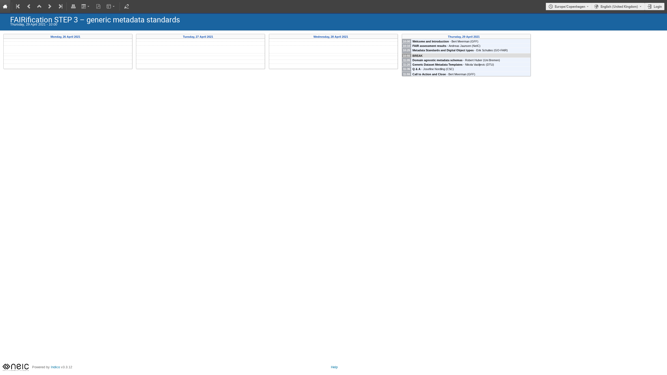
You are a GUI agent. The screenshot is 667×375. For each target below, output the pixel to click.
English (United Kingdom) (619, 6)
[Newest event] (60, 6)
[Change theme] (111, 6)
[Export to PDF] (98, 6)
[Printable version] (73, 6)
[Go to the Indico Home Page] (5, 6)
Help (334, 367)
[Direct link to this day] (83, 37)
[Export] (85, 6)
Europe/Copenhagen (570, 6)
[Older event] (29, 6)
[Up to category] (39, 6)
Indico (55, 367)
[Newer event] (50, 6)
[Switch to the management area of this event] (126, 6)
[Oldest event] (18, 6)
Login (658, 6)
